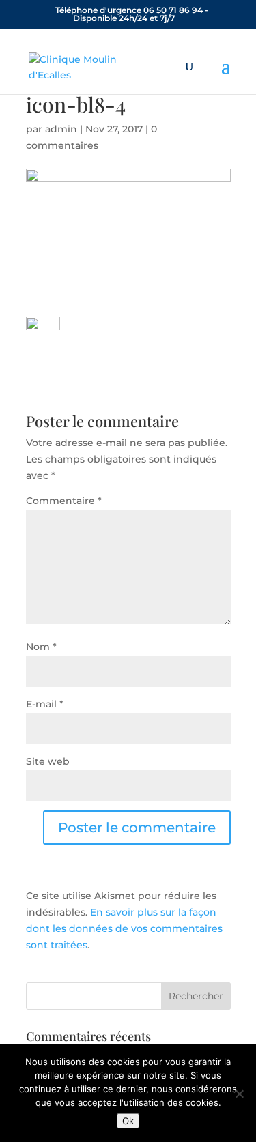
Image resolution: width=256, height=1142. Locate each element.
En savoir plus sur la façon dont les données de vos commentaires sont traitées (124, 928)
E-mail (44, 704)
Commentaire (64, 501)
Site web (48, 761)
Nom (41, 647)
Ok (128, 1120)
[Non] (239, 1093)
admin (61, 129)
